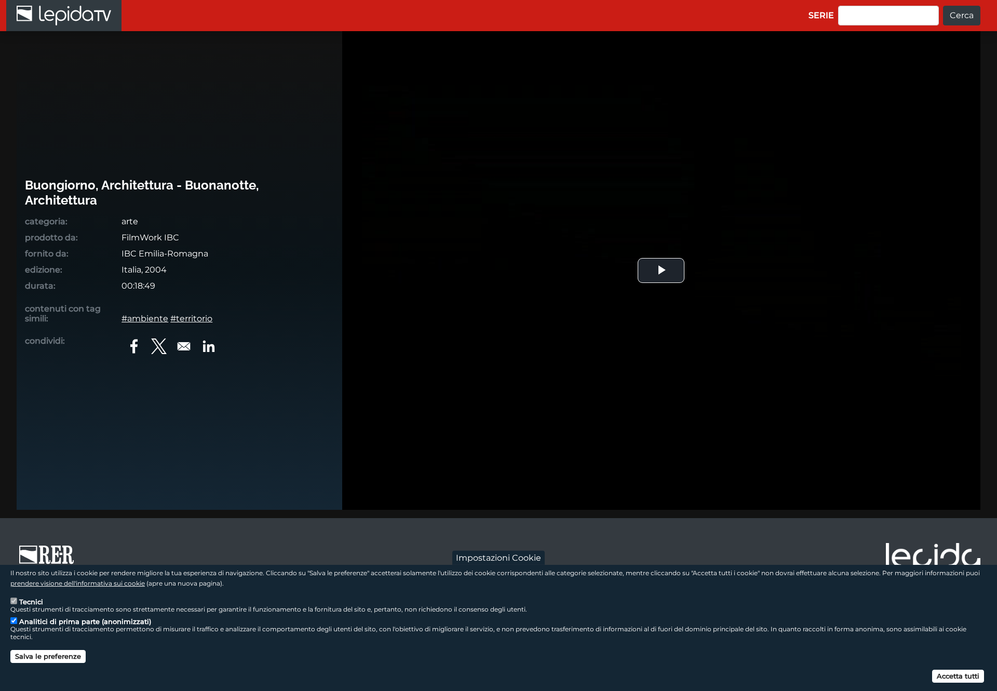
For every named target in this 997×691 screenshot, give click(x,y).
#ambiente (145, 318)
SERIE (821, 15)
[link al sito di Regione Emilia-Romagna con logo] (50, 559)
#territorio (191, 318)
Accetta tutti (958, 675)
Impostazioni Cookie (498, 557)
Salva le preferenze (48, 656)
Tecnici (31, 601)
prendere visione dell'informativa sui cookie (77, 583)
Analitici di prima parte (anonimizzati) (85, 621)
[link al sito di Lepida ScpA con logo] (933, 558)
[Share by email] (183, 346)
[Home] (64, 15)
